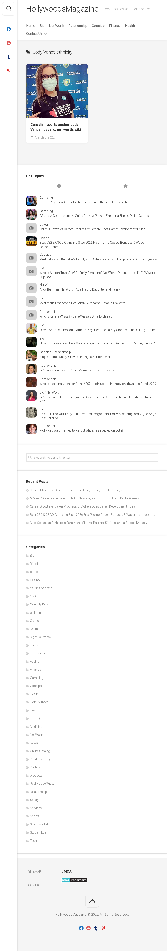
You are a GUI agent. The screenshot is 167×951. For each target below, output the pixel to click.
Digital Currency (40, 637)
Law (33, 710)
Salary (34, 800)
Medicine (36, 726)
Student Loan (39, 832)
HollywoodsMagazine (62, 8)
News (34, 743)
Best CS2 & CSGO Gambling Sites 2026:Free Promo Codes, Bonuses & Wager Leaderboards (92, 514)
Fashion (35, 661)
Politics (35, 767)
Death (34, 629)
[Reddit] (8, 43)
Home (30, 26)
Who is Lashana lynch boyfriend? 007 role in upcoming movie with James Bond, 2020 (98, 383)
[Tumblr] (8, 57)
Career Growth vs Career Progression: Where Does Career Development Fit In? (92, 229)
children (35, 612)
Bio (42, 26)
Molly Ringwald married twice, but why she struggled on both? (81, 430)
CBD (33, 596)
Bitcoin (35, 564)
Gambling (46, 197)
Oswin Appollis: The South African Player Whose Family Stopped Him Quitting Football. (99, 330)
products (36, 775)
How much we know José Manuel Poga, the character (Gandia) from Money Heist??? (97, 343)
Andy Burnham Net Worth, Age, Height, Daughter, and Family (80, 289)
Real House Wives (42, 783)
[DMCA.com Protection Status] (74, 881)
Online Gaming (40, 751)
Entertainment (39, 653)
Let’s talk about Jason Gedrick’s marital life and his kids (77, 370)
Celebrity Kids (39, 604)
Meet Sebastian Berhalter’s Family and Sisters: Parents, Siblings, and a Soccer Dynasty (98, 259)
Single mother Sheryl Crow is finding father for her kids (76, 357)
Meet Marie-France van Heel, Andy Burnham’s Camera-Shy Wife (82, 303)
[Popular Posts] (125, 186)
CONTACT (35, 885)
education (37, 645)
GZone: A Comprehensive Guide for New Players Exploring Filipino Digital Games (94, 215)
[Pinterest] (8, 71)
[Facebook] (8, 29)
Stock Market (39, 824)
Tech (33, 840)
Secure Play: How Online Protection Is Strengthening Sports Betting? (86, 202)
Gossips (98, 26)
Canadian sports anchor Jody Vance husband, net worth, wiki (55, 127)
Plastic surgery (40, 759)
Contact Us (34, 33)
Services (36, 808)
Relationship (77, 26)
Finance (115, 26)
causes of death (41, 588)
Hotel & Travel (39, 702)
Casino (44, 238)
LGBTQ (35, 718)
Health (130, 26)
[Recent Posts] (59, 186)
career (44, 224)
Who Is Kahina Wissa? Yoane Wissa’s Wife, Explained (76, 316)
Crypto (34, 620)
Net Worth (56, 26)
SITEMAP (34, 871)
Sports (34, 816)
